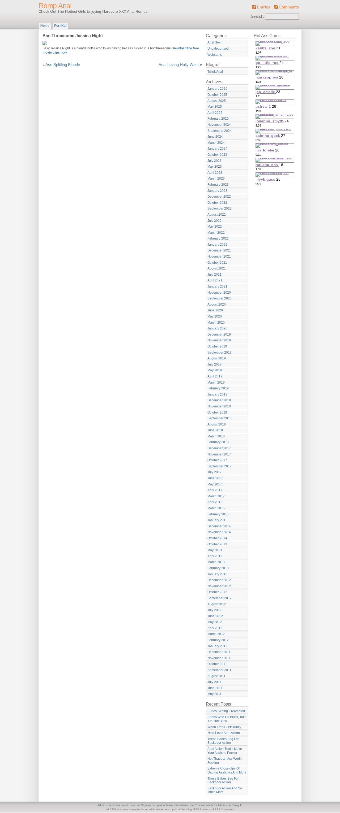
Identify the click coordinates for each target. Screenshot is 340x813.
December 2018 (219, 400)
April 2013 (214, 556)
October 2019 (217, 346)
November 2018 (219, 406)
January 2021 (217, 286)
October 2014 (217, 538)
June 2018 (215, 430)
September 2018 (219, 418)
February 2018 (218, 442)
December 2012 (219, 580)
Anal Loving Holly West (179, 65)
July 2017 (214, 472)
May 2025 (214, 106)
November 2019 (219, 340)
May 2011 (214, 694)
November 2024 (219, 125)
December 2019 (219, 334)
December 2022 (219, 196)
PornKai (60, 26)
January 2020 (217, 328)
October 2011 (217, 664)
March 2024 (216, 143)
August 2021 (216, 268)
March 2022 (216, 232)
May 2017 (214, 484)
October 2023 (217, 154)
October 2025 (217, 95)
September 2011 (219, 670)
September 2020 (219, 298)
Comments (289, 7)
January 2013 (217, 574)
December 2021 (219, 250)
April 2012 (214, 628)
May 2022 (214, 226)
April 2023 (214, 173)
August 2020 (216, 304)
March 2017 (216, 496)
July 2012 (214, 610)
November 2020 (219, 292)
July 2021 (214, 274)
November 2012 (219, 586)
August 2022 (216, 214)
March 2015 (216, 508)
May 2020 (214, 316)
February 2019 (218, 388)
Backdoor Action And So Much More (224, 790)
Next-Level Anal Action (223, 733)
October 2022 (217, 203)
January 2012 (217, 646)
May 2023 (214, 166)
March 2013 (216, 562)
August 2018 (216, 424)
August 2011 (216, 676)
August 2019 (216, 358)
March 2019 (216, 382)
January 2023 (217, 191)
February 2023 (218, 184)
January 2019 (217, 394)
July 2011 (214, 682)
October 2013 (217, 544)
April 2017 (214, 490)
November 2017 (219, 454)
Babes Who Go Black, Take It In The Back (226, 719)
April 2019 (214, 376)
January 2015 (217, 520)
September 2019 (219, 352)
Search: (257, 16)
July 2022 (214, 221)
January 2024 (217, 148)
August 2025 (216, 101)
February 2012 (218, 640)
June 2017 (215, 478)
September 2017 (219, 466)
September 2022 (219, 208)
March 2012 (216, 634)
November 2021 (219, 256)
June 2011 (215, 688)
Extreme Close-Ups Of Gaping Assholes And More (226, 770)
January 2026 (217, 88)
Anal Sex (213, 42)
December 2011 (219, 652)
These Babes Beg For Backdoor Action (223, 741)
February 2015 (218, 514)
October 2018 (217, 412)
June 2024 (215, 136)
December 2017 (219, 448)
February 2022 (218, 238)
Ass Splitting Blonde (62, 65)
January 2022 (217, 244)
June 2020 (215, 310)
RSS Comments (224, 809)
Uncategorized (218, 48)
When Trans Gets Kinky (224, 727)
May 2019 (214, 370)
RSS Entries (200, 809)
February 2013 (218, 568)
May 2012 (214, 622)
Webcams (214, 54)
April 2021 (214, 280)
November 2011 (219, 658)
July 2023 (214, 161)
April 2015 (214, 502)
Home (44, 26)
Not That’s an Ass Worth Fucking (224, 760)
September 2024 (219, 131)
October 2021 (217, 262)
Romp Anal (55, 6)
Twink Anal (215, 71)
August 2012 (216, 604)
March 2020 (216, 322)
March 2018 (216, 436)
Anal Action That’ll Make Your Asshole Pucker (224, 751)
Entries (263, 7)
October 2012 (217, 592)
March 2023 (216, 178)
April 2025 (214, 113)
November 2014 (219, 532)
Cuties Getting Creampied (226, 711)
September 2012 (219, 598)
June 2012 (215, 616)
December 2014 (219, 526)
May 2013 (214, 550)
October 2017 (217, 460)
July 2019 (214, 364)
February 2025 (218, 118)
